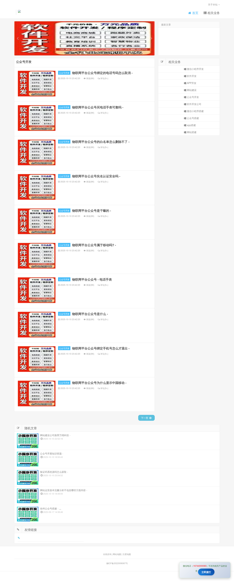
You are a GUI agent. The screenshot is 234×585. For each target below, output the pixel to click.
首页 (194, 13)
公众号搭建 (192, 118)
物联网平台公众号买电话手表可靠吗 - (97, 107)
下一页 (145, 418)
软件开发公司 (193, 104)
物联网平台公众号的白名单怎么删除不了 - (101, 141)
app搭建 (191, 125)
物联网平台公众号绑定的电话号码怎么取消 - (102, 73)
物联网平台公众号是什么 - (90, 314)
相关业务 (213, 13)
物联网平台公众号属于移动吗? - (94, 245)
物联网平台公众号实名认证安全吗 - (96, 176)
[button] (17, 38)
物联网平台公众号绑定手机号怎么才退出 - (101, 348)
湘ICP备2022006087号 (117, 563)
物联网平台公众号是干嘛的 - (91, 210)
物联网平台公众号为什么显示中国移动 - (99, 382)
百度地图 (127, 554)
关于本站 (213, 4)
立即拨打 (206, 572)
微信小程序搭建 (195, 111)
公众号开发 (64, 72)
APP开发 (191, 83)
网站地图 (117, 554)
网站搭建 (191, 132)
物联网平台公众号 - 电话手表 (92, 279)
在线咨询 (107, 554)
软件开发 (191, 76)
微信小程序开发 (195, 69)
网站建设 (191, 90)
